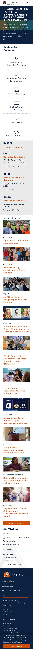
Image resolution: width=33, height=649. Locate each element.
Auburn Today (8, 612)
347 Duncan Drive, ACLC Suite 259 (17, 538)
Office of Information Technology (14, 603)
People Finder (8, 626)
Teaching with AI (8, 561)
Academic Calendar (10, 630)
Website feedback (8, 587)
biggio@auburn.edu (12, 545)
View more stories (16, 523)
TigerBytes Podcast (9, 558)
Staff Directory (8, 554)
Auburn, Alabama (8, 581)
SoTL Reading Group (14, 156)
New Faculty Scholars (14, 200)
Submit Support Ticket (13, 564)
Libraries (6, 609)
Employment (7, 605)
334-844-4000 (7, 584)
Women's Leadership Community (14, 178)
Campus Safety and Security (13, 633)
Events (5, 614)
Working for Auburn (10, 628)
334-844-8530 (11, 541)
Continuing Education (10, 600)
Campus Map (7, 623)
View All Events (11, 147)
